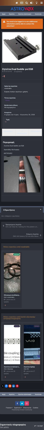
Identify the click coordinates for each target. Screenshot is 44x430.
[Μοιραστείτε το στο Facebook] (6, 386)
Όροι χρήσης (4, 427)
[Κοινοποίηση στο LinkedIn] (13, 386)
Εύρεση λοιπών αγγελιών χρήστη (16, 92)
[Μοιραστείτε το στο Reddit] (10, 386)
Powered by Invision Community (22, 410)
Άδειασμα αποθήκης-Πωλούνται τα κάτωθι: (20, 295)
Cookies (35, 408)
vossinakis (8, 88)
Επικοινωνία (27, 408)
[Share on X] (2, 386)
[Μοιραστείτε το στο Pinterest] (17, 386)
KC (28, 369)
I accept (39, 426)
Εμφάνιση (17, 408)
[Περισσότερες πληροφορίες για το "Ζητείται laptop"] (32, 344)
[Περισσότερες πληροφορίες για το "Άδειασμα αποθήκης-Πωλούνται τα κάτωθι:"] (12, 273)
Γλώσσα (9, 408)
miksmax (10, 369)
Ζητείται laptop (29, 367)
